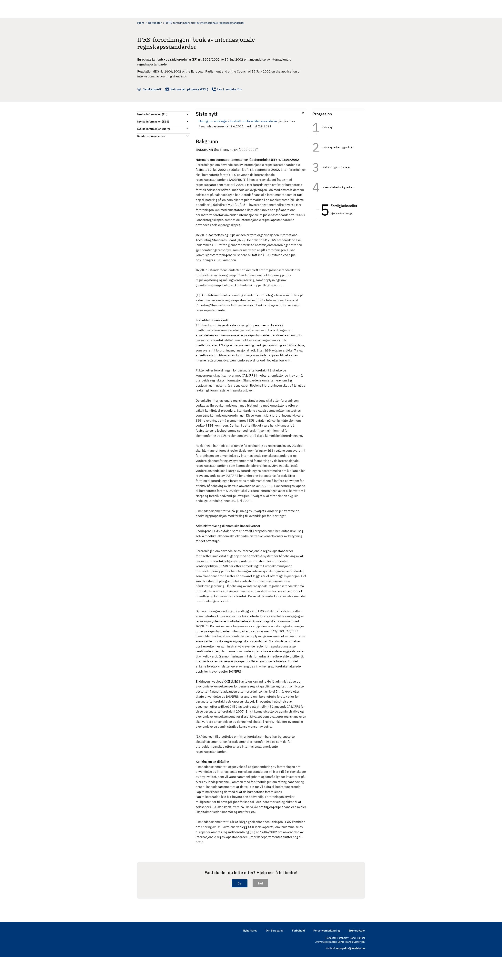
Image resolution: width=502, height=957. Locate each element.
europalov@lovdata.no (350, 948)
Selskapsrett (152, 89)
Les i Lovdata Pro (229, 89)
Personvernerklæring (326, 930)
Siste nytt (206, 113)
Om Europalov (274, 930)
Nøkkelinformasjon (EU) (152, 114)
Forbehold (298, 930)
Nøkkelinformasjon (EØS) (153, 121)
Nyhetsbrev (250, 930)
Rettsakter (155, 23)
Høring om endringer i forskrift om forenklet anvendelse (238, 121)
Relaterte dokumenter (151, 136)
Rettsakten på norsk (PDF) (189, 89)
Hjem (140, 23)
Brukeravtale (356, 930)
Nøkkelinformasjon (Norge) (154, 129)
